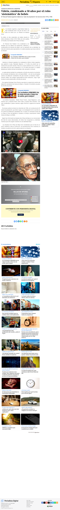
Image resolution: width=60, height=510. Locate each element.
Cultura (43, 5)
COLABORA (21, 214)
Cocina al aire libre (14, 199)
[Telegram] (54, 20)
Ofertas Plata (34, 199)
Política (6, 5)
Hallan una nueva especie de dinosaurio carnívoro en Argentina (35, 43)
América (27, 5)
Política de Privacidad (30, 501)
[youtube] (46, 503)
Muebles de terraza (22, 199)
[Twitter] (48, 20)
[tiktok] (49, 503)
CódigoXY (57, 5)
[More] (58, 20)
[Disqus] (20, 450)
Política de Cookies (29, 502)
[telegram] (53, 503)
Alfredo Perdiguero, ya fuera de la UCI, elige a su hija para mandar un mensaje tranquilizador (49, 64)
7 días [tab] (47, 31)
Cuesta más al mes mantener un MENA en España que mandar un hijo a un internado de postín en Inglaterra (49, 75)
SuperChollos (34, 196)
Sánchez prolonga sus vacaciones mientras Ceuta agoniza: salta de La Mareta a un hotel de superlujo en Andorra (49, 69)
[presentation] (2, 168)
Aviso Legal (28, 500)
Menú (3, 1)
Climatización (7, 199)
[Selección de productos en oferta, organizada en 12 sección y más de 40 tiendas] (20, 187)
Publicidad (28, 504)
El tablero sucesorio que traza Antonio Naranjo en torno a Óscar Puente (49, 52)
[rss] (57, 503)
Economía (35, 5)
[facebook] (42, 503)
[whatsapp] (55, 503)
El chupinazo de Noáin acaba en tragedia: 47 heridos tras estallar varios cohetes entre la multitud (49, 81)
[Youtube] (50, 1)
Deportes (47, 5)
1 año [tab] (55, 31)
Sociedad (39, 5)
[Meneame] (56, 20)
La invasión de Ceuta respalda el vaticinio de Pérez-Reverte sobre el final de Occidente (49, 48)
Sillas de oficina (16, 201)
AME (58, 1)
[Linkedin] (50, 20)
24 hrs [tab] (43, 31)
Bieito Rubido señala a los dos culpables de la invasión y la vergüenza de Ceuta (49, 86)
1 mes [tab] (51, 31)
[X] (44, 503)
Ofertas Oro (34, 198)
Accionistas (28, 506)
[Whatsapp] (52, 20)
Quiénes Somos (29, 505)
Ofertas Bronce (34, 201)
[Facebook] (46, 1)
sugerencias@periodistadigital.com (7, 508)
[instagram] (51, 503)
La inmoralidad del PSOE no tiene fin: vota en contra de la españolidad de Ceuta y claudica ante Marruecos (49, 42)
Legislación (52, 5)
